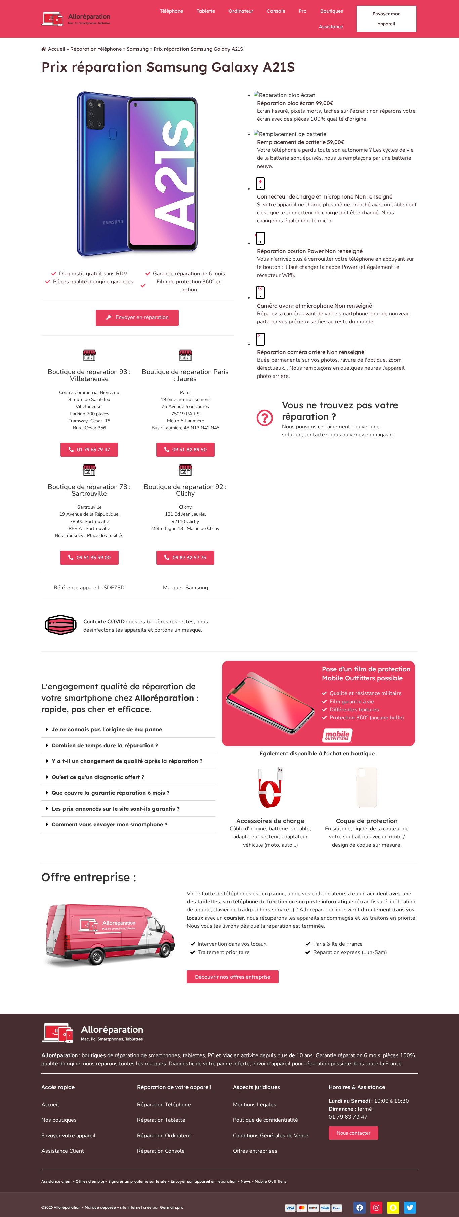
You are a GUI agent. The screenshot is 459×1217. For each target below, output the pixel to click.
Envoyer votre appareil (68, 1135)
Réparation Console (161, 1151)
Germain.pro (171, 1207)
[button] (128, 730)
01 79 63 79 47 (348, 1117)
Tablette (206, 11)
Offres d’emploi (90, 1181)
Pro (303, 11)
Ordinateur (240, 11)
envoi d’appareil (271, 1063)
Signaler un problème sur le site (137, 1181)
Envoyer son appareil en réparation (204, 1181)
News (246, 1181)
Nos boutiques (59, 1120)
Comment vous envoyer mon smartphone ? (110, 824)
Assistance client (56, 1181)
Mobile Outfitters (271, 1181)
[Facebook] (359, 1208)
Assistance (331, 27)
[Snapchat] (393, 1208)
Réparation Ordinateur (164, 1135)
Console (276, 11)
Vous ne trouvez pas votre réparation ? (340, 410)
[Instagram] (376, 1208)
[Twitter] (410, 1208)
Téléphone (171, 11)
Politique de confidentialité (265, 1120)
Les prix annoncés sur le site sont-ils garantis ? (116, 808)
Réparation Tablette (161, 1120)
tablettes (194, 1055)
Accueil (56, 49)
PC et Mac (220, 1055)
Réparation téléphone (96, 49)
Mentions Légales (254, 1104)
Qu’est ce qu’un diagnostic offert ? (98, 777)
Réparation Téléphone (164, 1104)
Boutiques (331, 11)
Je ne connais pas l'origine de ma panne (107, 729)
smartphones (164, 1055)
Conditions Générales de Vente (270, 1135)
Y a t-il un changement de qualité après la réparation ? (127, 761)
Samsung (138, 49)
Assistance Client (62, 1151)
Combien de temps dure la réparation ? (105, 745)
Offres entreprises (255, 1151)
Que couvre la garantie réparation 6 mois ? (111, 792)
